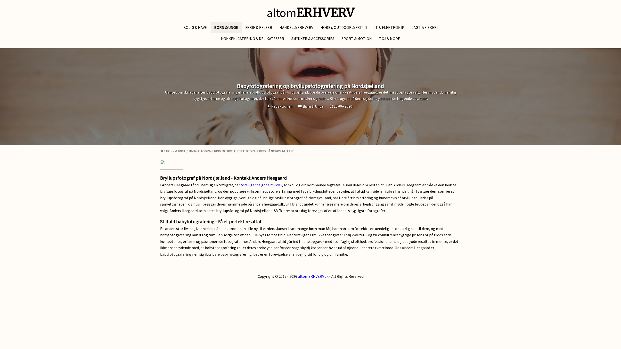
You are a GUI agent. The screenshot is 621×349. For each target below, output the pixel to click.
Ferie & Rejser (258, 27)
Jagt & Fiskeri (425, 27)
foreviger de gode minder (261, 184)
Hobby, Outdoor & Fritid (343, 27)
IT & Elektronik (389, 27)
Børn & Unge (226, 27)
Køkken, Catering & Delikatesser (252, 38)
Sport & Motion (357, 38)
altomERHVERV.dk (313, 276)
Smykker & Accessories (312, 38)
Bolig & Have (195, 27)
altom (310, 12)
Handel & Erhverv (296, 27)
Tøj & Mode (389, 38)
